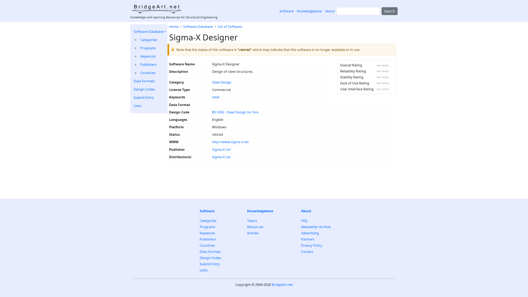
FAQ (304, 221)
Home (174, 26)
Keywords (148, 56)
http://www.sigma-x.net (230, 142)
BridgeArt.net (282, 284)
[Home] (158, 9)
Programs (148, 48)
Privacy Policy (311, 245)
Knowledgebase (309, 11)
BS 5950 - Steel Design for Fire (235, 112)
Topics (252, 221)
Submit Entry (144, 97)
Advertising (310, 233)
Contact (307, 251)
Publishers (148, 64)
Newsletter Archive (316, 227)
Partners (308, 239)
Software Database (149, 31)
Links (138, 106)
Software (286, 11)
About (330, 11)
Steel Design (221, 82)
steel (215, 97)
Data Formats (144, 81)
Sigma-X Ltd (221, 149)
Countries (148, 73)
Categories (148, 40)
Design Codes (144, 89)
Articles (253, 233)
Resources (255, 227)
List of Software (230, 26)
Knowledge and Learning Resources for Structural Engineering (174, 17)
